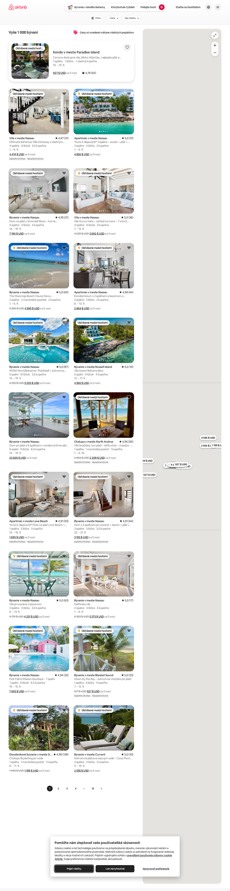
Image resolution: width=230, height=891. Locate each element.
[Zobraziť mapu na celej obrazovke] (214, 35)
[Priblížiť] (214, 45)
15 (93, 788)
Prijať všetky (74, 868)
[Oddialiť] (214, 52)
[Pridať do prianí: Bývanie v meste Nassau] (64, 173)
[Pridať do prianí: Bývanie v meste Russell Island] (129, 322)
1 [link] (49, 788)
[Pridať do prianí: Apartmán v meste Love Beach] (64, 476)
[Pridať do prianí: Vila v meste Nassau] (64, 93)
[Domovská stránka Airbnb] (18, 7)
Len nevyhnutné (115, 868)
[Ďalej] (101, 788)
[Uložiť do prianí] (127, 47)
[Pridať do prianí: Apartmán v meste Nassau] (129, 93)
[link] (41, 788)
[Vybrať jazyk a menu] (208, 7)
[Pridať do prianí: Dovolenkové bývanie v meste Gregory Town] (64, 710)
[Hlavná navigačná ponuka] (217, 7)
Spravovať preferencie (156, 868)
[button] (59, 73)
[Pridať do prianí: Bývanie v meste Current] (129, 710)
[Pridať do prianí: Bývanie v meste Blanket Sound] (129, 630)
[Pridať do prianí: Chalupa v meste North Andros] (129, 397)
